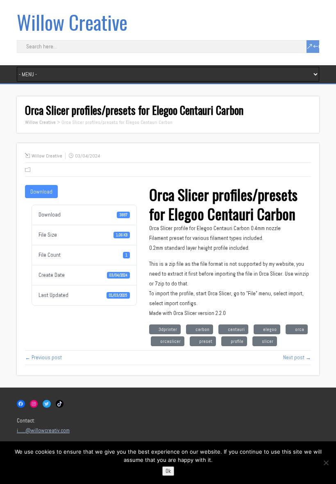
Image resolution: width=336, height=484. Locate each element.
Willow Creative (72, 22)
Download (41, 191)
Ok (168, 471)
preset (204, 341)
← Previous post (43, 357)
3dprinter (166, 329)
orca (298, 329)
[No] (326, 463)
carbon (201, 329)
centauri (235, 329)
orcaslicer (169, 341)
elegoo (269, 329)
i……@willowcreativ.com (43, 430)
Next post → (297, 357)
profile (235, 341)
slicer (266, 341)
